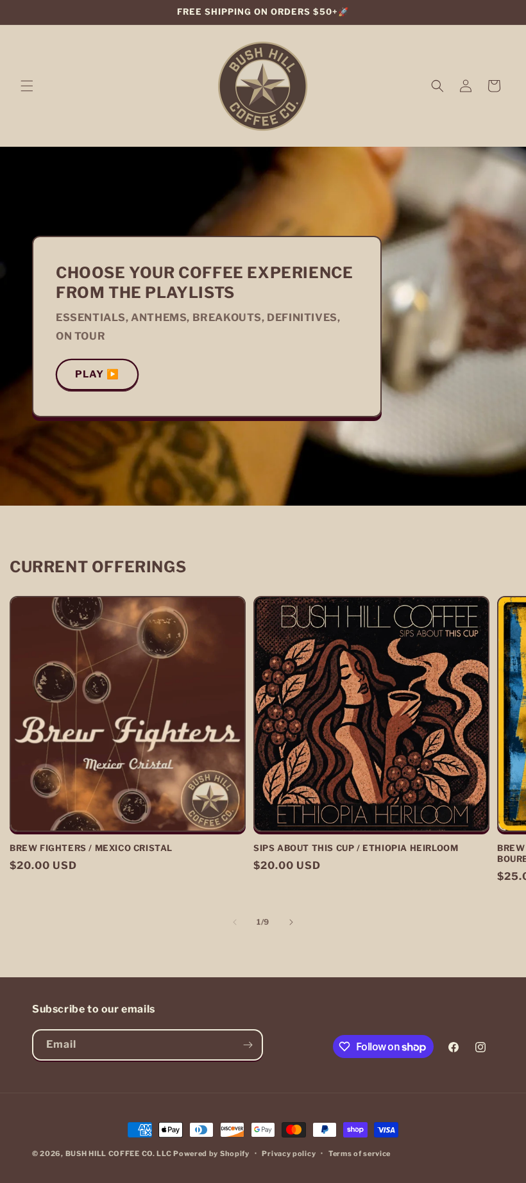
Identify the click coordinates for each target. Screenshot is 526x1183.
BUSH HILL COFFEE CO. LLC (118, 1153)
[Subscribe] (247, 1045)
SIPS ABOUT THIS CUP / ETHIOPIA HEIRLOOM (355, 848)
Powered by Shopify (211, 1153)
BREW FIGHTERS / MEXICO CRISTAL (91, 848)
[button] (27, 86)
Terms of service (359, 1153)
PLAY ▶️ (97, 374)
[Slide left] (235, 922)
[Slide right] (291, 922)
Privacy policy (289, 1153)
